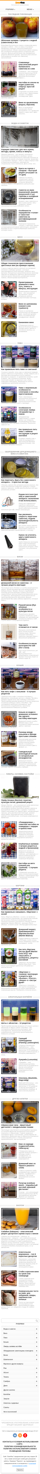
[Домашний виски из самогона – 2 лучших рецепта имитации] (20, 570)
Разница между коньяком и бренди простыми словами (27, 734)
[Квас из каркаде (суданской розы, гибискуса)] (9, 1151)
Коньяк (20, 665)
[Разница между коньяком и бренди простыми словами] (9, 739)
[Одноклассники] (20, 1435)
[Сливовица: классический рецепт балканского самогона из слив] (9, 69)
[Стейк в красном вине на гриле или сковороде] (9, 1278)
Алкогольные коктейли (20, 997)
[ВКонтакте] (15, 1435)
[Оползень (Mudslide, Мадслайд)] (9, 1085)
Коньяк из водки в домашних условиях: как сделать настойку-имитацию (28, 715)
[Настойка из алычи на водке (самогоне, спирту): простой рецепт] (9, 89)
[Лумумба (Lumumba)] (9, 1066)
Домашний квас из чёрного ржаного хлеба (27, 1166)
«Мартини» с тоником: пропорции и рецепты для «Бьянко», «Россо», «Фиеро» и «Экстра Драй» (28, 977)
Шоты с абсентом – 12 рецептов (16, 1023)
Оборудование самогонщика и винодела (20, 1350)
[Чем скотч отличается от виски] (9, 632)
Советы (6, 1407)
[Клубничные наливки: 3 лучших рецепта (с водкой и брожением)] (9, 850)
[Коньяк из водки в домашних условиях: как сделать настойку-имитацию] (9, 719)
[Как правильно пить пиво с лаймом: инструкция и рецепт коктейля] (9, 436)
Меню (29, 9)
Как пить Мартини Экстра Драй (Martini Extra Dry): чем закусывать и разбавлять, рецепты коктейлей (28, 954)
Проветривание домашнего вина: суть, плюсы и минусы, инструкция (28, 285)
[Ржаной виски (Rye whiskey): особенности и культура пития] (9, 612)
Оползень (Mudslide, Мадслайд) (28, 1079)
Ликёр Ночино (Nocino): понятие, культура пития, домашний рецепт (17, 801)
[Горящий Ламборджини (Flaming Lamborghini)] (9, 1045)
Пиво (20, 343)
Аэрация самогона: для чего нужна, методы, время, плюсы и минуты (17, 150)
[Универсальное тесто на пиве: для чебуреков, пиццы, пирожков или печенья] (9, 1298)
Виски (20, 557)
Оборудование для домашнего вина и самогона (20, 453)
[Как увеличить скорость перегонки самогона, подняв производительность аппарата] (9, 521)
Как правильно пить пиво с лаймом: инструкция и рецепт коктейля (28, 432)
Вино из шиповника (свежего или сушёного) (28, 306)
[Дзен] (25, 1435)
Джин (20, 1385)
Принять (20, 1470)
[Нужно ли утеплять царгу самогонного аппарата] (9, 541)
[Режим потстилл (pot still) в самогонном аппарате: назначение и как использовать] (9, 501)
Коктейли (6, 1394)
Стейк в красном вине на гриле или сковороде (29, 1274)
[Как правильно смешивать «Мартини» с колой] (20, 899)
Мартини (20, 886)
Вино (20, 237)
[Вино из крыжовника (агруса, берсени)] (9, 109)
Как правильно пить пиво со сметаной (19, 369)
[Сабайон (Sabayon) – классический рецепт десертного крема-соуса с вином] (20, 1219)
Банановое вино (26, 322)
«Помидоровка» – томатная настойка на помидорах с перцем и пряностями (29, 825)
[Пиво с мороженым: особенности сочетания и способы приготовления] (9, 394)
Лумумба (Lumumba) (28, 1060)
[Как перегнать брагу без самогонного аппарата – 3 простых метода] (20, 467)
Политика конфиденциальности (20, 1446)
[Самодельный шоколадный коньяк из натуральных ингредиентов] (9, 758)
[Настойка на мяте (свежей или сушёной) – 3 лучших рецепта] (9, 870)
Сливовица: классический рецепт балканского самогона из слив (28, 65)
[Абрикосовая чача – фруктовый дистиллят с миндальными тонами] (20, 1112)
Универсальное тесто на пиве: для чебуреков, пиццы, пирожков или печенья (28, 1295)
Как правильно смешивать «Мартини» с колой (19, 913)
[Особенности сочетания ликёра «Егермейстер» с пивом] (9, 414)
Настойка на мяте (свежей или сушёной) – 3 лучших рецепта (28, 866)
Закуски (20, 1205)
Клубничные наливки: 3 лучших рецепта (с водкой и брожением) (29, 846)
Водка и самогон (20, 123)
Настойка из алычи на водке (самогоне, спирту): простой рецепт (29, 85)
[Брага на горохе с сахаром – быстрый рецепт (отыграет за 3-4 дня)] (9, 175)
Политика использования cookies (20, 1449)
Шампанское (20, 1359)
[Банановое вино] (9, 329)
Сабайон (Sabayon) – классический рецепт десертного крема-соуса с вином (19, 1232)
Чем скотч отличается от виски (28, 626)
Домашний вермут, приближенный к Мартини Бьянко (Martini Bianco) (27, 932)
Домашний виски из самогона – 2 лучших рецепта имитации (16, 584)
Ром (20, 1368)
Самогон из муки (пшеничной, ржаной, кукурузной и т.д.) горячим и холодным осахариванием (28, 194)
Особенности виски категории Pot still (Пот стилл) (28, 645)
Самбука (20, 1381)
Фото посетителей (10, 1412)
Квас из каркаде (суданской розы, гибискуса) (27, 1146)
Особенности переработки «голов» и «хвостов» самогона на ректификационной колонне (28, 216)
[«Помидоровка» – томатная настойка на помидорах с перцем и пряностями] (9, 829)
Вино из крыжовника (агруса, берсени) (28, 104)
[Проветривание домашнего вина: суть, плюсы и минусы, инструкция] (9, 289)
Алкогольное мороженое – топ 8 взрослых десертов (28, 1254)
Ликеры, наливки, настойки (20, 774)
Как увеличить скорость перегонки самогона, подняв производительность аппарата (28, 518)
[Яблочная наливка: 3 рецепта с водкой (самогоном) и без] (20, 28)
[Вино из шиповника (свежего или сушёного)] (9, 310)
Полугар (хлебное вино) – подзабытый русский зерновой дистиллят (28, 1186)
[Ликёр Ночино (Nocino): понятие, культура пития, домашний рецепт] (20, 787)
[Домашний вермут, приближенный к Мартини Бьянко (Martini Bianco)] (9, 936)
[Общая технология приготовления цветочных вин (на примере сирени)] (20, 250)
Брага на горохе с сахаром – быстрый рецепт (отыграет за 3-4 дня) (28, 171)
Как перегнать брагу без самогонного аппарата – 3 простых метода (18, 481)
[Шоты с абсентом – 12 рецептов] (20, 1010)
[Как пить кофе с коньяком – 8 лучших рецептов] (20, 679)
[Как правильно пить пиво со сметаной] (20, 356)
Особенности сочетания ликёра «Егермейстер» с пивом (27, 411)
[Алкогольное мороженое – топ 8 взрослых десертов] (9, 1259)
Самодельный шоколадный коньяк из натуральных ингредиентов (28, 755)
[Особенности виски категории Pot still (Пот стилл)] (9, 650)
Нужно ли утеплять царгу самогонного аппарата (27, 537)
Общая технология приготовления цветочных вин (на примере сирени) (18, 264)
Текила (20, 1376)
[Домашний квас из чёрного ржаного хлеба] (9, 1170)
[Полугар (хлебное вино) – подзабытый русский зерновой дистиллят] (9, 1190)
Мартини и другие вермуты (13, 1364)
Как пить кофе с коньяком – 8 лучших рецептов (18, 693)
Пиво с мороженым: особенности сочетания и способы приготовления (28, 391)
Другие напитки (20, 1099)
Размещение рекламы (20, 1451)
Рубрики (10, 9)
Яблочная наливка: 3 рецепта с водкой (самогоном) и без (19, 41)
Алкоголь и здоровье (11, 1403)
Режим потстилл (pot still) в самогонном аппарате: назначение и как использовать (29, 497)
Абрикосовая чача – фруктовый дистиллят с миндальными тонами (17, 1126)
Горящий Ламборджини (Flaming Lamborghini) (29, 1040)
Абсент (20, 1372)
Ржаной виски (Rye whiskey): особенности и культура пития (27, 608)
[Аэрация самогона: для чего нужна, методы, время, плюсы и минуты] (20, 137)
